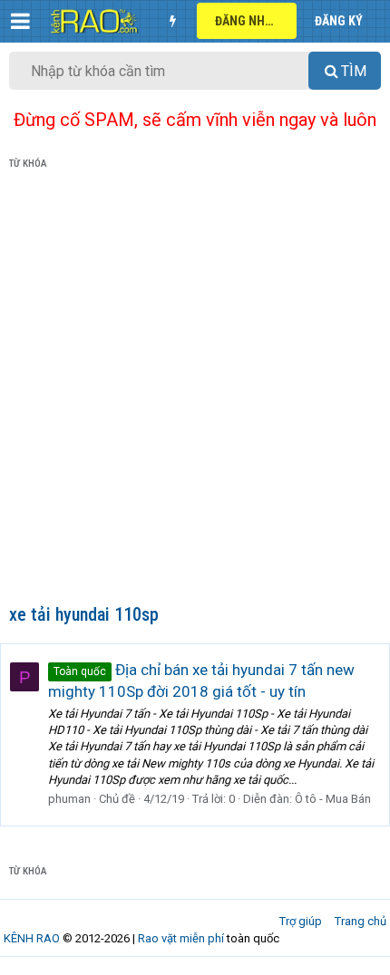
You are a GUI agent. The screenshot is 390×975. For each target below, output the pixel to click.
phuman (69, 799)
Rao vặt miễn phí (181, 938)
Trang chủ (360, 921)
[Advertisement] (195, 390)
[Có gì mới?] (172, 21)
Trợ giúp (300, 921)
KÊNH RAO (32, 938)
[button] (20, 21)
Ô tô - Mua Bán (333, 799)
